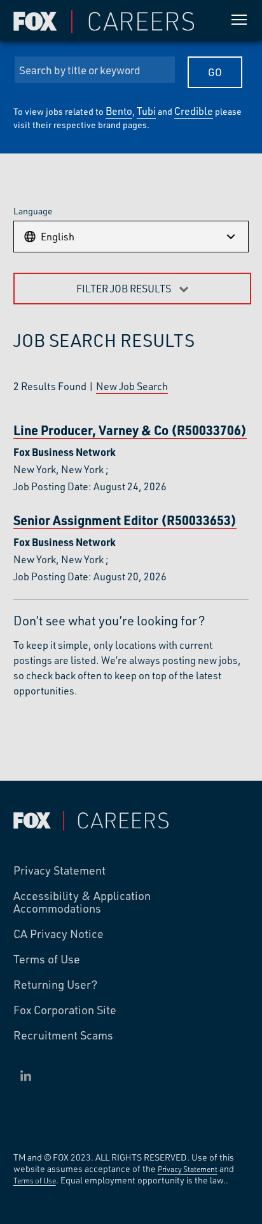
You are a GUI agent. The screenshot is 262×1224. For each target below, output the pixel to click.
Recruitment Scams (63, 1036)
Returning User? (55, 985)
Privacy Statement (59, 871)
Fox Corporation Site (64, 1010)
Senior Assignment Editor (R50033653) (125, 520)
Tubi (146, 110)
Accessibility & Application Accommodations (82, 902)
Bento (119, 110)
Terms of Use (46, 960)
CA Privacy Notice (58, 934)
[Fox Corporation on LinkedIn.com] (25, 1076)
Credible (193, 110)
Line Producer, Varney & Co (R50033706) (130, 430)
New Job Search (132, 386)
